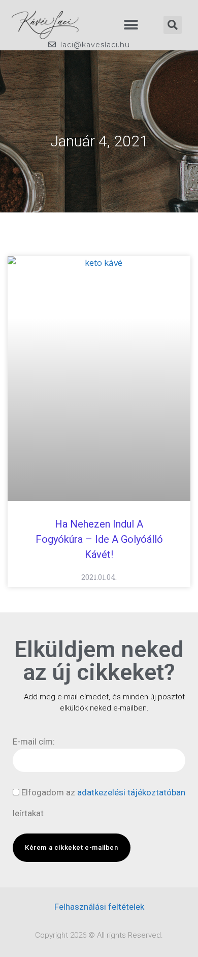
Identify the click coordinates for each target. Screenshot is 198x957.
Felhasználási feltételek (99, 907)
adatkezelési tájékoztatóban (131, 792)
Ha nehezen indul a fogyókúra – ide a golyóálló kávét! (99, 539)
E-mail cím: (34, 741)
